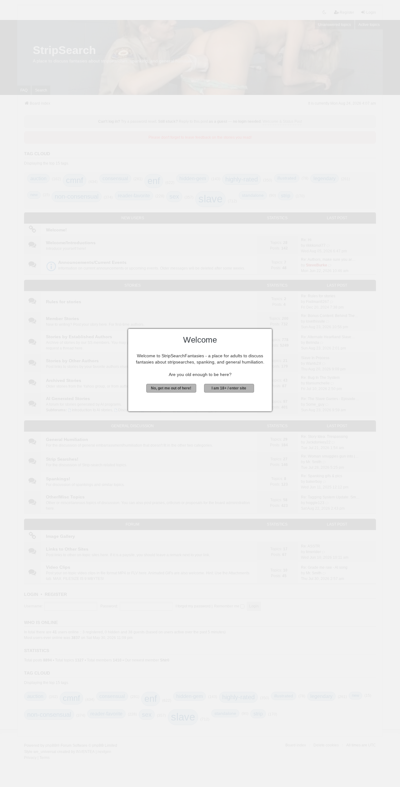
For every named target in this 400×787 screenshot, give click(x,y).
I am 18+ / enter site (229, 388)
